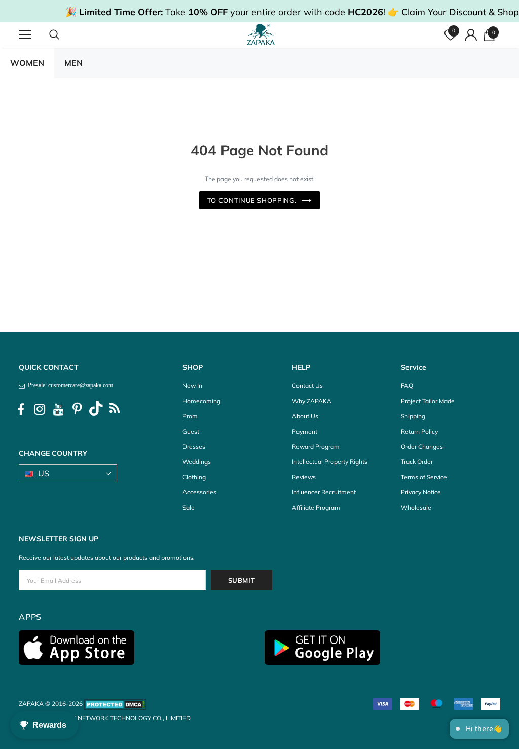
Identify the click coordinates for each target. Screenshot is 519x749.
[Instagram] (39, 410)
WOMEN (27, 63)
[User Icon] (471, 35)
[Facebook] (21, 410)
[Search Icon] (64, 35)
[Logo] (261, 34)
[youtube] (58, 410)
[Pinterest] (77, 410)
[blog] (114, 410)
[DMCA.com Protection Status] (115, 703)
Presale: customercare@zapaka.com (69, 385)
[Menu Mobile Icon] (25, 35)
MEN (73, 63)
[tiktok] (96, 410)
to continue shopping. (252, 200)
